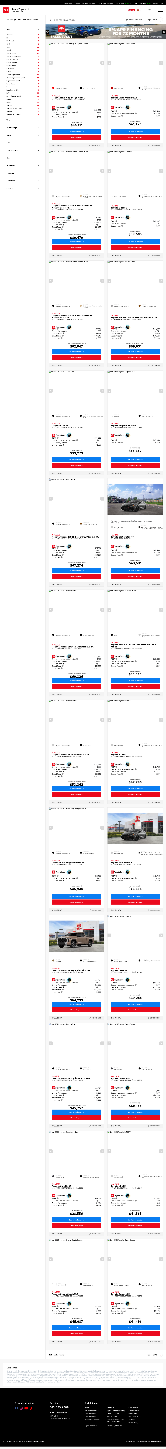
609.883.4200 (96, 145)
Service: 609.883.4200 (91, 3)
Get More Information (76, 131)
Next (164, 32)
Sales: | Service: (141, 3)
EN (133, 10)
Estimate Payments (76, 137)
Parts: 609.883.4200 (109, 3)
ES (140, 10)
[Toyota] (6, 10)
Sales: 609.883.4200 (72, 3)
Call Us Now (57, 145)
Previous (47, 32)
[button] (102, 63)
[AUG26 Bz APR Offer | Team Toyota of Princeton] (106, 31)
